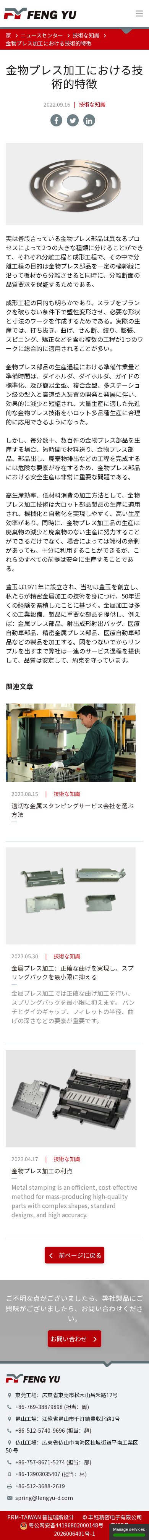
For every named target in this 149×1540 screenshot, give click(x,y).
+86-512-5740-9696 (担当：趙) (53, 1430)
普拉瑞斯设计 (58, 1517)
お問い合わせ (69, 1338)
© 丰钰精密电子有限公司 (112, 1517)
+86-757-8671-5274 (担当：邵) (53, 1462)
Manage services (129, 1529)
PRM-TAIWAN (24, 1517)
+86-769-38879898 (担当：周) (52, 1407)
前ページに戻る (79, 1255)
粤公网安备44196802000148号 (66, 1525)
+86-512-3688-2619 (40, 1486)
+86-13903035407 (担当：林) (51, 1474)
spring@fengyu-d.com (44, 1497)
